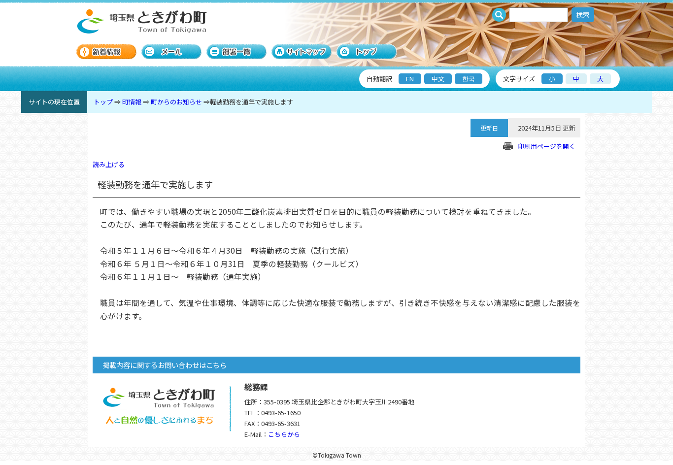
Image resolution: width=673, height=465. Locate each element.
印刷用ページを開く (546, 146)
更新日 (489, 128)
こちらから (284, 434)
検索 (582, 14)
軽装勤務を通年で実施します (251, 101)
